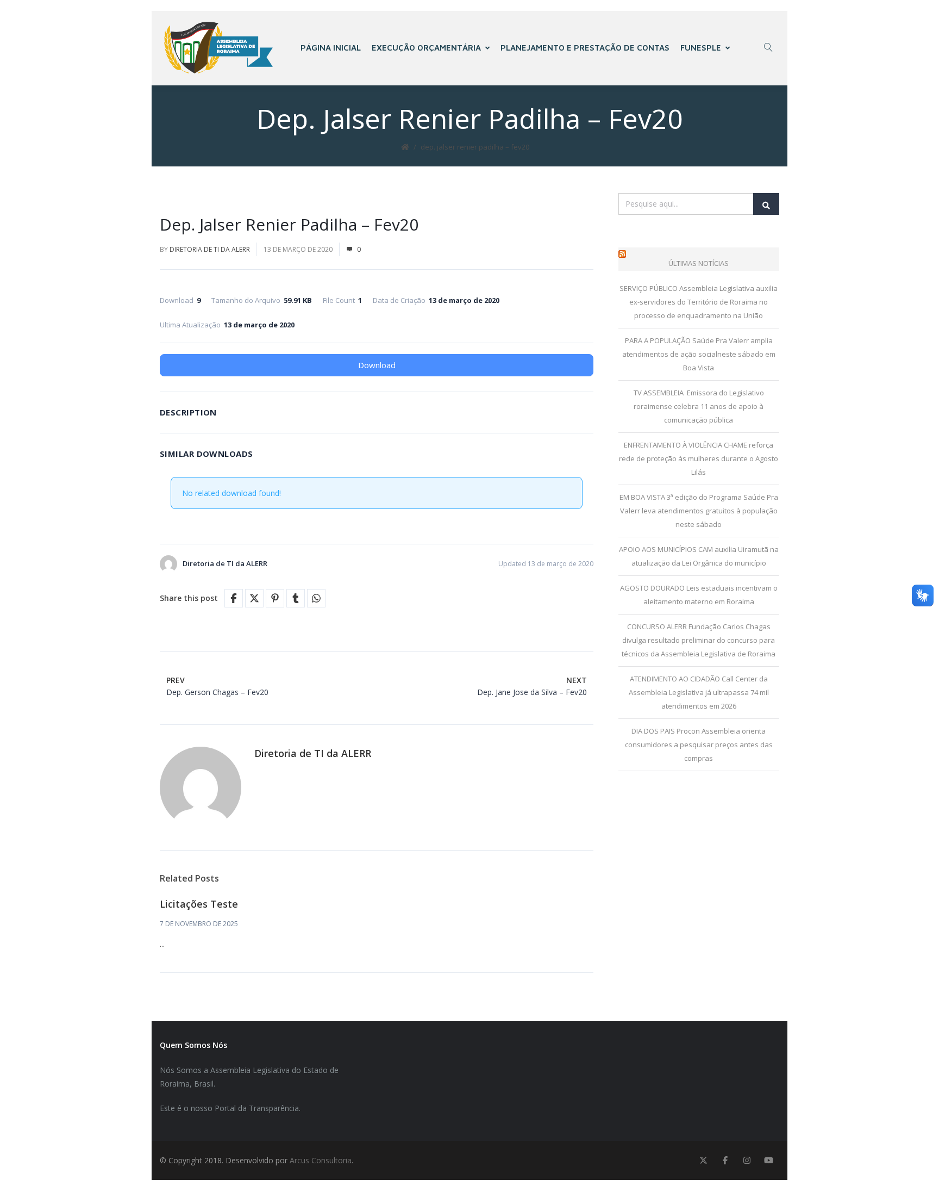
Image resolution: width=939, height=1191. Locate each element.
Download (377, 364)
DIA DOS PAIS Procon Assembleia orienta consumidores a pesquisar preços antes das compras (699, 744)
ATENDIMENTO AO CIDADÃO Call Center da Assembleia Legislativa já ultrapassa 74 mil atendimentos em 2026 (699, 692)
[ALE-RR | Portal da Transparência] (218, 47)
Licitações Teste (199, 903)
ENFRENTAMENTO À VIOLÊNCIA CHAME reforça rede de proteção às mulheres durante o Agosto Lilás (698, 458)
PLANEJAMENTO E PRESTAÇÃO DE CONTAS (584, 47)
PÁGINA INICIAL (331, 47)
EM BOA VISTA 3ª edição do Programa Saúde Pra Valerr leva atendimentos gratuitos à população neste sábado (698, 510)
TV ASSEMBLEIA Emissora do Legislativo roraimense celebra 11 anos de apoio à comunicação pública (699, 406)
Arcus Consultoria (321, 1160)
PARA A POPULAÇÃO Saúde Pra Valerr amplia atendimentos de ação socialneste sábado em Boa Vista (698, 354)
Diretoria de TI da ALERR (210, 249)
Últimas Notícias (698, 263)
